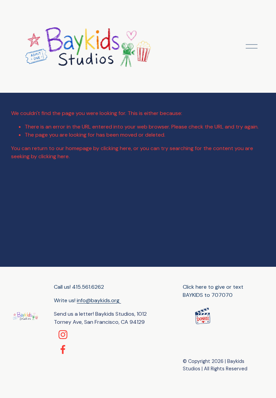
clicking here (116, 148)
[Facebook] (63, 349)
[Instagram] (63, 334)
